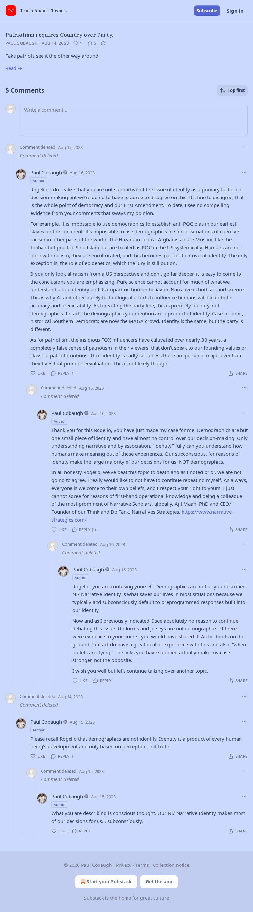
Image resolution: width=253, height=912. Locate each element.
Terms (142, 865)
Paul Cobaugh (21, 43)
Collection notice (171, 865)
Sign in (235, 10)
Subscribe (207, 11)
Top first (236, 90)
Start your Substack (109, 881)
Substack (94, 898)
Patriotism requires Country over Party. (59, 34)
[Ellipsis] (244, 147)
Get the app (159, 881)
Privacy (123, 865)
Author (39, 180)
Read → (13, 68)
